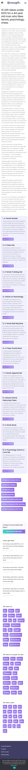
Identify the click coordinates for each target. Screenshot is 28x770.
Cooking (6, 659)
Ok (14, 767)
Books (14, 683)
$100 (5, 707)
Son (5, 630)
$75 (5, 726)
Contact (3, 749)
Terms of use (5, 752)
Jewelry (14, 692)
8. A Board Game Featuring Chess (10, 399)
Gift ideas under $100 (8, 494)
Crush (5, 644)
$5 (14, 726)
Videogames (7, 673)
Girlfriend (6, 625)
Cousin (6, 635)
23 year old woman (15, 635)
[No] (26, 764)
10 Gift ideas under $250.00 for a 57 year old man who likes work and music (13, 558)
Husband (11, 615)
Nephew (6, 639)
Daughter (17, 630)
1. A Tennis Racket (10, 218)
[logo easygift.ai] (14, 3)
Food (5, 668)
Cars (10, 668)
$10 (10, 716)
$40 (20, 711)
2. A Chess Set (9, 245)
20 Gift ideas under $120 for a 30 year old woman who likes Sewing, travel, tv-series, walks (14, 591)
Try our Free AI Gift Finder (14, 531)
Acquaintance (16, 625)
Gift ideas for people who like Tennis (12, 509)
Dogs (14, 673)
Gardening (7, 683)
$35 (10, 726)
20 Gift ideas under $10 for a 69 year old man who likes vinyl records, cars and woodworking (13, 579)
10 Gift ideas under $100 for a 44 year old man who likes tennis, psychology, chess (12, 16)
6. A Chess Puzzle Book (12, 348)
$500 (5, 716)
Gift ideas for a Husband (9, 485)
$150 (15, 716)
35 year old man (15, 639)
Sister (10, 630)
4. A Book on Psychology (13, 297)
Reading (6, 663)
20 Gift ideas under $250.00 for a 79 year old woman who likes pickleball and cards (13, 546)
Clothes (6, 687)
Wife (5, 620)
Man (5, 610)
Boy (10, 620)
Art (12, 663)
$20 (15, 707)
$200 (9, 711)
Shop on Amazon (9, 239)
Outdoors (6, 678)
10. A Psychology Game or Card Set (13, 451)
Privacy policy (5, 754)
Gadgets (14, 678)
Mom (17, 610)
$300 (21, 721)
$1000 (15, 721)
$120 (5, 731)
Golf (20, 692)
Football (19, 659)
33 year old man (14, 644)
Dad (5, 615)
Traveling (6, 692)
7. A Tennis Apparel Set (12, 373)
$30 (20, 707)
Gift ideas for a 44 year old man (11, 480)
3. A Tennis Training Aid (12, 272)
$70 (19, 726)
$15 (4, 711)
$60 (20, 716)
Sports (20, 683)
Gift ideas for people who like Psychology (13, 504)
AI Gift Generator (6, 746)
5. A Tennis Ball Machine (13, 323)
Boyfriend (21, 620)
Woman (11, 610)
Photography (14, 687)
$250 (10, 721)
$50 (10, 707)
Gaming (18, 663)
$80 (5, 721)
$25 (15, 711)
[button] (3, 3)
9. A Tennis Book (9, 425)
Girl (15, 620)
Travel (13, 659)
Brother (19, 615)
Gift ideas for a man (7, 489)
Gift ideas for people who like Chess (12, 499)
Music (16, 668)
